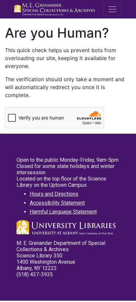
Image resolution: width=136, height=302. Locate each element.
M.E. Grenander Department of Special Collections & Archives (55, 9)
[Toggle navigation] (112, 9)
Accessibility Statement (57, 203)
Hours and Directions (54, 194)
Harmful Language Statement (63, 212)
